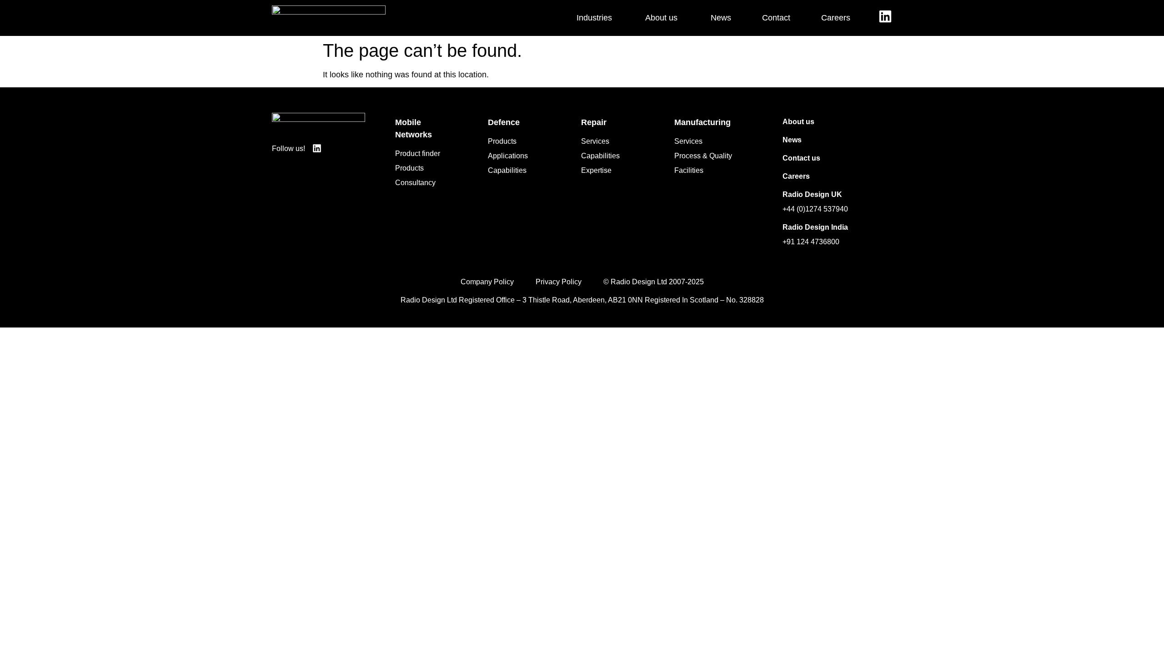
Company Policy (487, 282)
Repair (594, 122)
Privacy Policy (559, 282)
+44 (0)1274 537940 (815, 209)
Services (595, 141)
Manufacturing (702, 122)
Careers (796, 176)
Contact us (801, 158)
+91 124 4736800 (811, 242)
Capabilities (507, 170)
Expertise (596, 170)
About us (798, 122)
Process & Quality (703, 156)
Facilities (688, 170)
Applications (508, 156)
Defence (504, 122)
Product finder (417, 153)
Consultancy (415, 182)
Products (409, 168)
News (792, 140)
